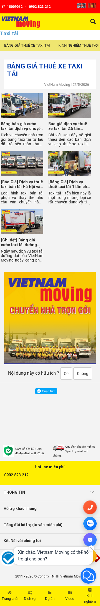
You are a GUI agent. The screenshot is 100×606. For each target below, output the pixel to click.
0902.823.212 (16, 475)
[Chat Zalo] (90, 523)
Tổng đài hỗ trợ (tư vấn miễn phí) (33, 524)
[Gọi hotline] (90, 507)
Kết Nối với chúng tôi (22, 540)
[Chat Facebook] (90, 539)
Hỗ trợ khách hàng (20, 508)
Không (82, 373)
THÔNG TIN (14, 492)
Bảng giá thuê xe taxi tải (27, 45)
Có (66, 373)
